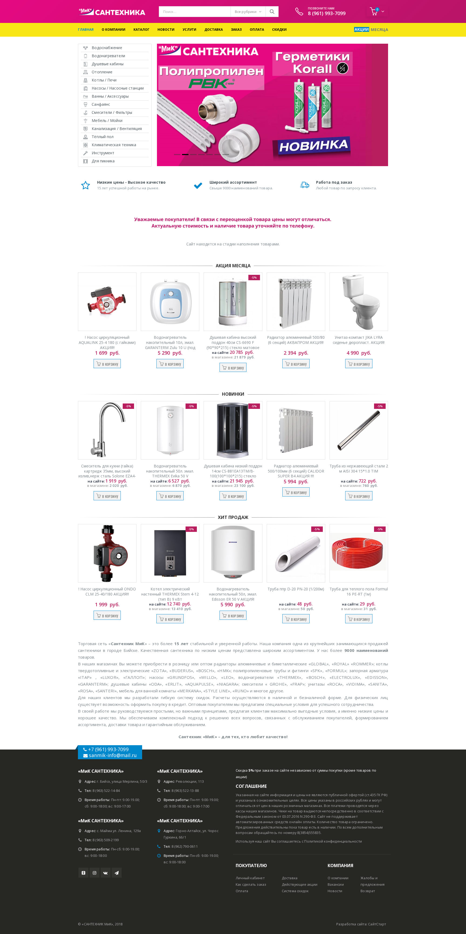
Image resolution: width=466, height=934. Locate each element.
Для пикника (103, 160)
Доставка (213, 29)
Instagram (95, 873)
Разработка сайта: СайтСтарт (361, 924)
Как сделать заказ (251, 884)
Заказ (236, 29)
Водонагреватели (108, 55)
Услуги (189, 29)
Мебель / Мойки (107, 120)
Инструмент (103, 152)
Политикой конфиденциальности (333, 841)
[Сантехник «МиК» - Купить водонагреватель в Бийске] (111, 11)
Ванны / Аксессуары (110, 96)
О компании (113, 29)
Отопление (102, 71)
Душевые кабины (107, 63)
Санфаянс (101, 104)
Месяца (379, 29)
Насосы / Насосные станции (118, 88)
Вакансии (336, 884)
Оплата (257, 29)
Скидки (279, 29)
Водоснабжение (107, 47)
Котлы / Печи (104, 80)
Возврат (368, 891)
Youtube (83, 873)
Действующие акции (299, 884)
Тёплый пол (103, 136)
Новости (165, 29)
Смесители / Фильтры (112, 112)
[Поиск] (272, 11)
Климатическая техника (114, 144)
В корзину (110, 364)
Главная (86, 29)
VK (106, 873)
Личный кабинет (250, 878)
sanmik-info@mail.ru (113, 755)
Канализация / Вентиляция (117, 128)
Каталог (141, 29)
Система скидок (295, 891)
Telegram (117, 873)
